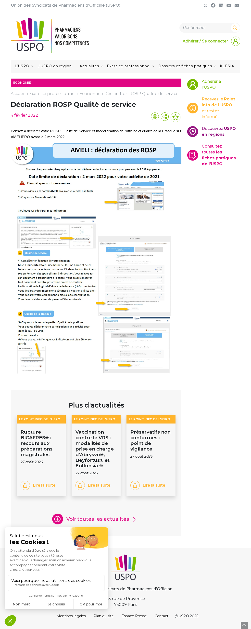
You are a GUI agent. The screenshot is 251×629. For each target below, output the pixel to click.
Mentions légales (71, 616)
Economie (89, 93)
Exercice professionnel (129, 66)
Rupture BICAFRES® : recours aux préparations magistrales (36, 443)
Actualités (89, 66)
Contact (161, 616)
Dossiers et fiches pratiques (185, 66)
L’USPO (22, 66)
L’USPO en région (54, 66)
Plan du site (104, 616)
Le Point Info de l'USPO (39, 419)
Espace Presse (134, 616)
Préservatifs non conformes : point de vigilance (150, 440)
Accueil (18, 93)
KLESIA (227, 66)
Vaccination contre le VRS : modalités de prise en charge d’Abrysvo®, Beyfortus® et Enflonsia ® (94, 448)
